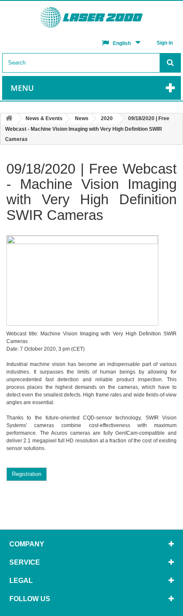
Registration (26, 474)
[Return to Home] (9, 118)
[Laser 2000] (91, 19)
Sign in (165, 43)
